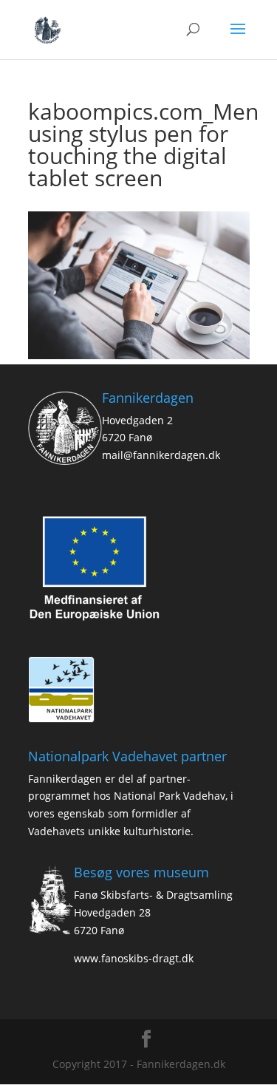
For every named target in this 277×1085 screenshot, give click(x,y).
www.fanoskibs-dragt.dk (134, 958)
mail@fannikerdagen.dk (161, 455)
